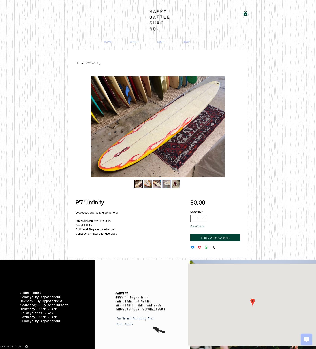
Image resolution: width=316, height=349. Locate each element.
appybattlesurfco (131, 309)
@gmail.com (155, 309)
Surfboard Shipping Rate (136, 318)
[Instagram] (27, 346)
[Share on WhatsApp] (206, 247)
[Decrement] (193, 218)
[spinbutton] (199, 218)
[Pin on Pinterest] (200, 247)
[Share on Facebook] (193, 247)
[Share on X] (213, 247)
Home (79, 63)
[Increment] (204, 218)
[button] (245, 13)
